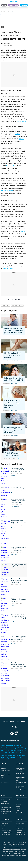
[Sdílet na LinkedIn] (15, 299)
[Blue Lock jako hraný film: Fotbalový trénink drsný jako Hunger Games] (5, 586)
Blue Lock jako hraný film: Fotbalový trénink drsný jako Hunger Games (19, 580)
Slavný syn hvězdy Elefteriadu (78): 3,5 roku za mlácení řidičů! (18, 599)
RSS (18, 721)
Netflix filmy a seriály (5, 834)
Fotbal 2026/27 (19, 802)
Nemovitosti (9, 750)
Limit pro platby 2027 (21, 828)
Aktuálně (4, 764)
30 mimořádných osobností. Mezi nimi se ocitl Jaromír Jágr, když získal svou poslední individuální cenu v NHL (18, 638)
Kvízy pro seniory (5, 777)
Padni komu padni (5, 809)
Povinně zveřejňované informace (14, 857)
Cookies (22, 851)
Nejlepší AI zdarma (5, 828)
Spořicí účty (18, 825)
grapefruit (17, 134)
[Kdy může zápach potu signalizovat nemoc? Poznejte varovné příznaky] (14, 393)
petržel (23, 231)
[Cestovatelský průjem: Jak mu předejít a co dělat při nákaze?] (14, 420)
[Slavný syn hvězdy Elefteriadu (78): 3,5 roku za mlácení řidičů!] (5, 604)
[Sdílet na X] (12, 299)
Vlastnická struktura (18, 853)
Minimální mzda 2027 (20, 832)
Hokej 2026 (18, 804)
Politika (3, 795)
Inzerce (12, 721)
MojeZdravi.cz (4, 11)
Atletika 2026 (19, 810)
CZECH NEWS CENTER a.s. (20, 841)
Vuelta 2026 (19, 758)
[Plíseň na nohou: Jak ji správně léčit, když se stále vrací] (14, 346)
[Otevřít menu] (25, 2)
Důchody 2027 (19, 830)
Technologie (5, 819)
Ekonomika (19, 819)
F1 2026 (18, 808)
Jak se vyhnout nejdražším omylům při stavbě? (19, 565)
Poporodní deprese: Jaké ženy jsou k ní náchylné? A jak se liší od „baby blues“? (13, 330)
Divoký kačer (4, 813)
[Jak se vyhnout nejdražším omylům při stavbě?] (6, 570)
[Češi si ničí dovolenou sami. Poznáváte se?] (14, 446)
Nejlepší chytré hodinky (6, 830)
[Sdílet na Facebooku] (9, 299)
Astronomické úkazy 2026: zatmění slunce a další (21, 779)
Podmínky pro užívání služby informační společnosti (13, 849)
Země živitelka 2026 (20, 834)
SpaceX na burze (4, 823)
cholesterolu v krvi (7, 190)
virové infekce (21, 121)
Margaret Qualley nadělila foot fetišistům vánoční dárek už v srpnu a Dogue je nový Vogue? (18, 616)
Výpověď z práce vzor (6, 811)
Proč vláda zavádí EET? (6, 807)
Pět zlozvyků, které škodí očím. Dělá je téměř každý (14, 379)
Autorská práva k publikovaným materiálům (13, 847)
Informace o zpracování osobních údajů (11, 851)
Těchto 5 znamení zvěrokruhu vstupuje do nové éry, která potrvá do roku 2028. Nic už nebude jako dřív (18, 664)
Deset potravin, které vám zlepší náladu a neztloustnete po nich (18, 549)
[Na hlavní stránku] (14, 2)
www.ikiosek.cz (8, 268)
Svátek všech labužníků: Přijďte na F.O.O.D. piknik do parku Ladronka (18, 500)
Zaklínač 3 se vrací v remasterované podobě (17, 488)
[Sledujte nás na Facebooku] (12, 727)
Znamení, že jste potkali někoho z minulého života (21, 774)
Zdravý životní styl (14, 11)
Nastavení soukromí (9, 853)
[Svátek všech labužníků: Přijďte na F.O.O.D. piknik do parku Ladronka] (5, 508)
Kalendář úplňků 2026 (6, 780)
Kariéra (23, 721)
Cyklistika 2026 (19, 812)
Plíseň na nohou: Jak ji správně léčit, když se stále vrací (12, 355)
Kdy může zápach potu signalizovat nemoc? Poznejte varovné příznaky (12, 404)
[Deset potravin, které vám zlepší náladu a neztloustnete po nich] (5, 554)
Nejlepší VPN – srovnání (6, 832)
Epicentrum (3, 768)
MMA (17, 799)
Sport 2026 (20, 795)
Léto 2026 (19, 764)
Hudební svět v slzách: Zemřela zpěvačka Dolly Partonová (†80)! (17, 470)
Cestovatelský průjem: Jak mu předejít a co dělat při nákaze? (13, 430)
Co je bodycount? (5, 782)
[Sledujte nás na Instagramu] (15, 727)
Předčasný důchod (20, 823)
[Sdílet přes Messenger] (19, 299)
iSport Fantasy (10, 748)
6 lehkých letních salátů (21, 789)
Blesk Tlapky (15, 745)
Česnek (21, 139)
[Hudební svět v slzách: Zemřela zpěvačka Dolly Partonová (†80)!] (5, 476)
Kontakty (5, 721)
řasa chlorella (10, 166)
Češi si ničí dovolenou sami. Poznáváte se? (13, 454)
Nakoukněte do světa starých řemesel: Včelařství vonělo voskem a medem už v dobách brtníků (18, 522)
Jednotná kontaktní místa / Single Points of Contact (13, 855)
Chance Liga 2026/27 (9, 758)
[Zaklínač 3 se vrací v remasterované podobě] (5, 491)
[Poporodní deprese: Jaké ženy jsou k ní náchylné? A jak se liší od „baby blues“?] (14, 321)
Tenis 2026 (18, 806)
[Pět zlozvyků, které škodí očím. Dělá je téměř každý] (14, 371)
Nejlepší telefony (5, 825)
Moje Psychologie (6, 745)
